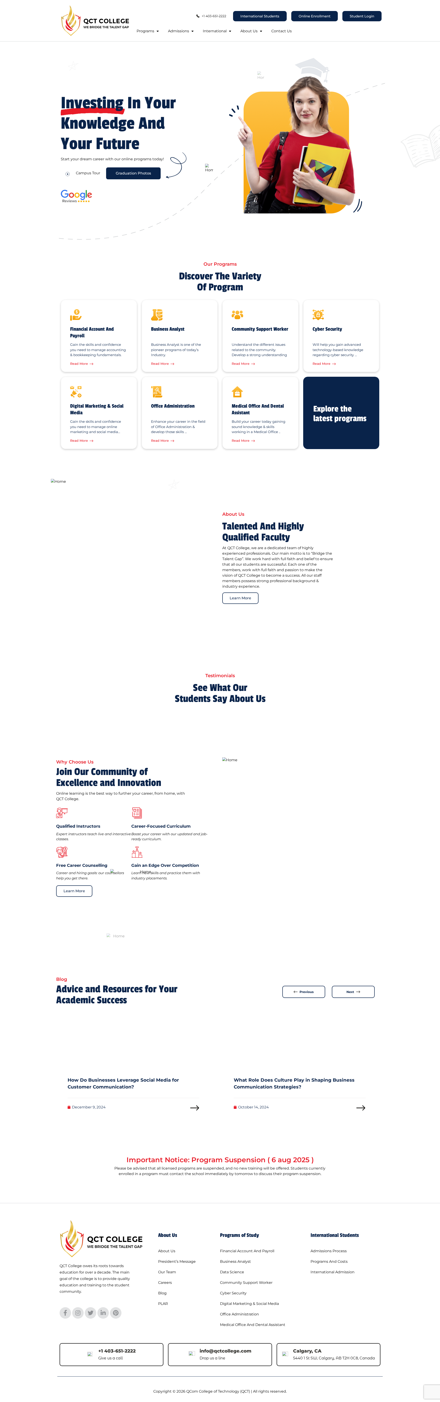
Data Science (232, 1272)
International (215, 31)
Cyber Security (327, 329)
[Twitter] (90, 1313)
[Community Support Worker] (237, 315)
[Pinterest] (115, 1313)
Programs (145, 31)
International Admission (333, 1272)
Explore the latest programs (339, 414)
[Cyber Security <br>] (318, 315)
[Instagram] (78, 1313)
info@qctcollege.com (225, 1351)
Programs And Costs (329, 1261)
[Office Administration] (156, 392)
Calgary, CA (307, 1351)
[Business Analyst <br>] (156, 315)
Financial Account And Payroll (247, 1251)
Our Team (167, 1272)
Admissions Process (329, 1251)
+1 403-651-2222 (117, 1351)
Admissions (178, 31)
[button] (303, 992)
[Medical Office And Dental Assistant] (237, 392)
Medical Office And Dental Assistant (252, 1325)
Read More (79, 364)
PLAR (163, 1303)
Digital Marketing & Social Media (249, 1303)
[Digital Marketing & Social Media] (76, 392)
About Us (249, 31)
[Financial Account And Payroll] (76, 315)
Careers (165, 1282)
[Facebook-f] (65, 1313)
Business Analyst (167, 329)
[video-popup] (67, 173)
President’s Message (177, 1261)
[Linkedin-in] (103, 1313)
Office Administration (173, 406)
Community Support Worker (260, 329)
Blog (162, 1293)
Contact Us (281, 31)
